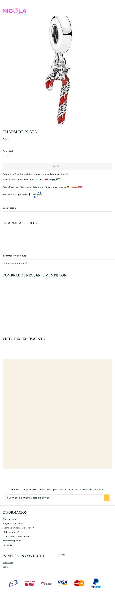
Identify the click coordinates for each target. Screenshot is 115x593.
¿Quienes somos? (11, 532)
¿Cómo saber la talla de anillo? (17, 536)
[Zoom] (112, 124)
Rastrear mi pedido (12, 540)
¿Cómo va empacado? (15, 263)
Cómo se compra (11, 519)
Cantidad (8, 151)
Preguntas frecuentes (13, 523)
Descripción (9, 208)
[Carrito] (110, 10)
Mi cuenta (7, 545)
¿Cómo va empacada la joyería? (18, 528)
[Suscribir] (106, 497)
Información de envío (14, 255)
